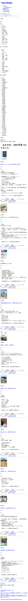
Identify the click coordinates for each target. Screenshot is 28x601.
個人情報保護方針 (20, 595)
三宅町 (3, 105)
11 (6, 141)
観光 (3, 53)
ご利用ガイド (19, 592)
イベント (4, 52)
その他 (3, 72)
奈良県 (3, 79)
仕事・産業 (4, 59)
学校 (3, 63)
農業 (3, 36)
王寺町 (3, 115)
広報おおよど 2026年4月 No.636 (8, 471)
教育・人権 (4, 58)
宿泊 (3, 69)
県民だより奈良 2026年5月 (7, 345)
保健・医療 (4, 66)
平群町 (3, 98)
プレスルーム (6, 597)
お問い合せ (3, 595)
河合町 (3, 118)
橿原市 (3, 89)
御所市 (3, 92)
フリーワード (4, 16)
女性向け (4, 38)
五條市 (3, 119)
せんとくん (4, 41)
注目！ (3, 28)
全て (3, 25)
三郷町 (3, 99)
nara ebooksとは (7, 7)
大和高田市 (4, 88)
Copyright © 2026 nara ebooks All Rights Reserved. (11, 599)
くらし (3, 60)
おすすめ (4, 26)
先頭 (2, 141)
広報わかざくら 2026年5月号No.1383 (9, 217)
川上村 (3, 133)
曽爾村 (3, 108)
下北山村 (4, 130)
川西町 (3, 103)
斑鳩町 (3, 100)
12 (7, 141)
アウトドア (4, 35)
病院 (3, 65)
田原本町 (4, 106)
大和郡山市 (4, 82)
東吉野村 (4, 135)
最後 (14, 141)
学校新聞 (4, 31)
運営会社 (13, 592)
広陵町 (3, 116)
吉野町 (3, 120)
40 (11, 141)
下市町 (3, 123)
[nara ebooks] (6, 2)
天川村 (3, 126)
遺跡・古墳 (4, 39)
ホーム (2, 592)
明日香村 (4, 112)
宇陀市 (3, 96)
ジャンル (3, 14)
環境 (3, 56)
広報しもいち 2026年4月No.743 (8, 431)
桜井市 (3, 90)
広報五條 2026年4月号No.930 (8, 550)
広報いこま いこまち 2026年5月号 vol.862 (10, 164)
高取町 (3, 110)
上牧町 (3, 113)
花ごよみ (4, 43)
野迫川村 (4, 128)
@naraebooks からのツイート (7, 590)
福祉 (3, 68)
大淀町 (3, 122)
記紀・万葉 (4, 32)
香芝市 (3, 93)
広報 (3, 50)
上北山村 (4, 132)
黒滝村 (3, 125)
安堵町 (3, 102)
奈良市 (3, 80)
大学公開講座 (5, 70)
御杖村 (3, 109)
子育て (3, 62)
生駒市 (3, 85)
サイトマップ (6, 594)
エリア (2, 13)
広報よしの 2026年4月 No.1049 (8, 508)
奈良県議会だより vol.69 (6, 263)
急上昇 (3, 29)
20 (9, 141)
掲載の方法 (5, 8)
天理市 (3, 83)
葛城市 (3, 95)
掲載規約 (13, 595)
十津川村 (4, 129)
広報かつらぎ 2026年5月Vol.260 (8, 388)
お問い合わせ (6, 9)
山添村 (3, 86)
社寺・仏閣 (4, 42)
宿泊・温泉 (4, 33)
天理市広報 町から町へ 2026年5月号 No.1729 (11, 302)
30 (10, 141)
